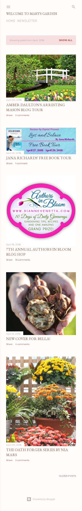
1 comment (21, 163)
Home (10, 21)
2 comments (22, 115)
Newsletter (27, 21)
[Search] (73, 6)
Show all (65, 40)
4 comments (22, 344)
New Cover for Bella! (28, 338)
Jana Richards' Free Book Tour (39, 157)
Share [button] (9, 115)
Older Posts (67, 475)
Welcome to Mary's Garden (31, 13)
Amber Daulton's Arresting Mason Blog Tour (35, 107)
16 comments (22, 259)
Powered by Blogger (44, 499)
